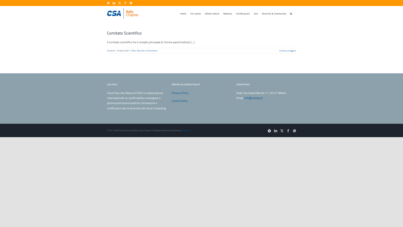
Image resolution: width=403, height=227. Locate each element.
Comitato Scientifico (124, 33)
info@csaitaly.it (253, 98)
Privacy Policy (180, 93)
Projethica (186, 130)
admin (112, 50)
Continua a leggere (287, 50)
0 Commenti (152, 50)
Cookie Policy (180, 101)
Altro (134, 50)
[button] (291, 13)
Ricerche (141, 50)
